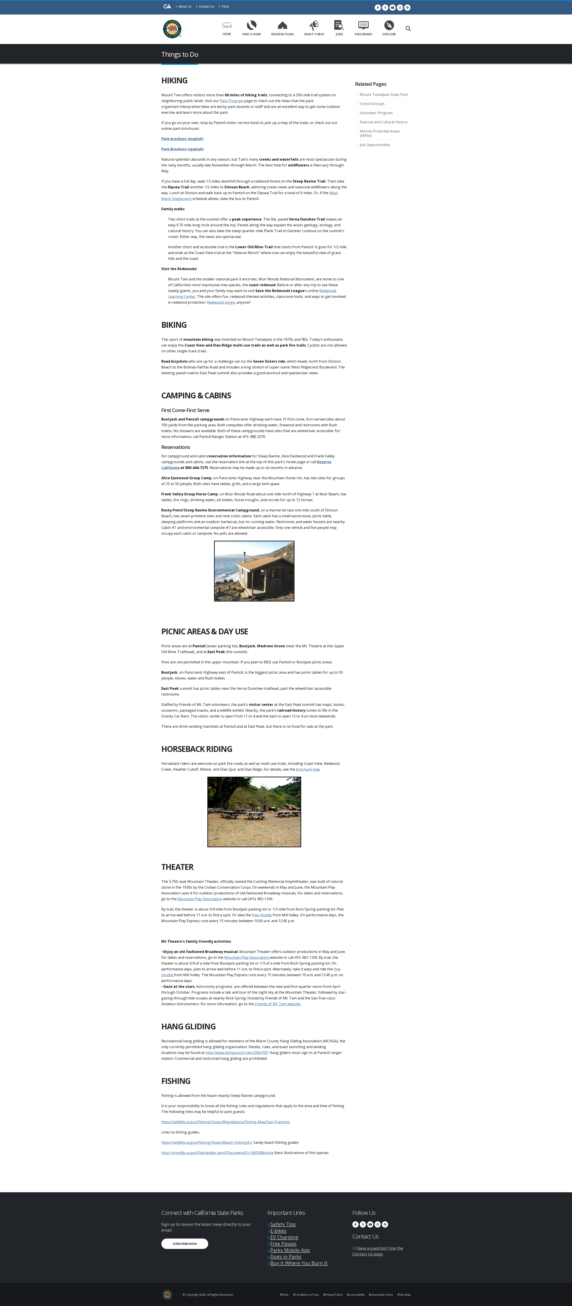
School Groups (372, 103)
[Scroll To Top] (564, 1301)
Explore (389, 34)
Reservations (284, 33)
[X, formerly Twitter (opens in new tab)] (385, 7)
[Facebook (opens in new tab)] (378, 7)
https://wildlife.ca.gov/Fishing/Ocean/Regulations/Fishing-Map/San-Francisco (225, 1121)
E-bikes (278, 1230)
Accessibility (356, 1295)
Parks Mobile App (290, 1250)
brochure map (308, 769)
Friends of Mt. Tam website (277, 1003)
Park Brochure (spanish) (182, 149)
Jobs (339, 34)
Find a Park (251, 34)
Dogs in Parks (285, 1256)
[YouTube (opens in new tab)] (392, 7)
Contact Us (206, 6)
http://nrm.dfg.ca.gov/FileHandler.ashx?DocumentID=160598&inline (217, 1152)
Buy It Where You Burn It (299, 1263)
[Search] (408, 29)
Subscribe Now (190, 1243)
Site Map (405, 1295)
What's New (314, 34)
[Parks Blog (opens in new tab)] (407, 7)
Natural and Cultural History (384, 122)
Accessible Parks (381, 1295)
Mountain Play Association (200, 898)
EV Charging (284, 1237)
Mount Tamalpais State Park (384, 94)
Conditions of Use (307, 1295)
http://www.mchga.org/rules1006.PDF (237, 1052)
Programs (363, 34)
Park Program (231, 100)
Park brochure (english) (182, 138)
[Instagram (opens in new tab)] (400, 7)
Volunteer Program (376, 112)
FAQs (225, 6)
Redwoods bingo (221, 302)
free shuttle (262, 915)
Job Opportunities (375, 144)
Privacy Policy (333, 1295)
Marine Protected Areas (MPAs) (380, 133)
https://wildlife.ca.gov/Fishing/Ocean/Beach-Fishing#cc (206, 1142)
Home (227, 34)
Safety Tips (283, 1224)
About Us (184, 6)
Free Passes (283, 1243)
